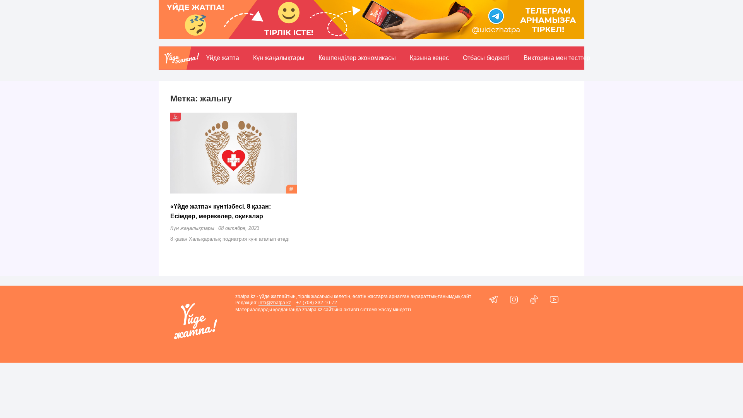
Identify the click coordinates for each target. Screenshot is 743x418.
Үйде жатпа (222, 58)
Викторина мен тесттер (557, 58)
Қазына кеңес (429, 58)
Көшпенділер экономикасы (357, 58)
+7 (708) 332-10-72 (316, 302)
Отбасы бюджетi (486, 58)
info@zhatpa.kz (275, 302)
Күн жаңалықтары (279, 58)
